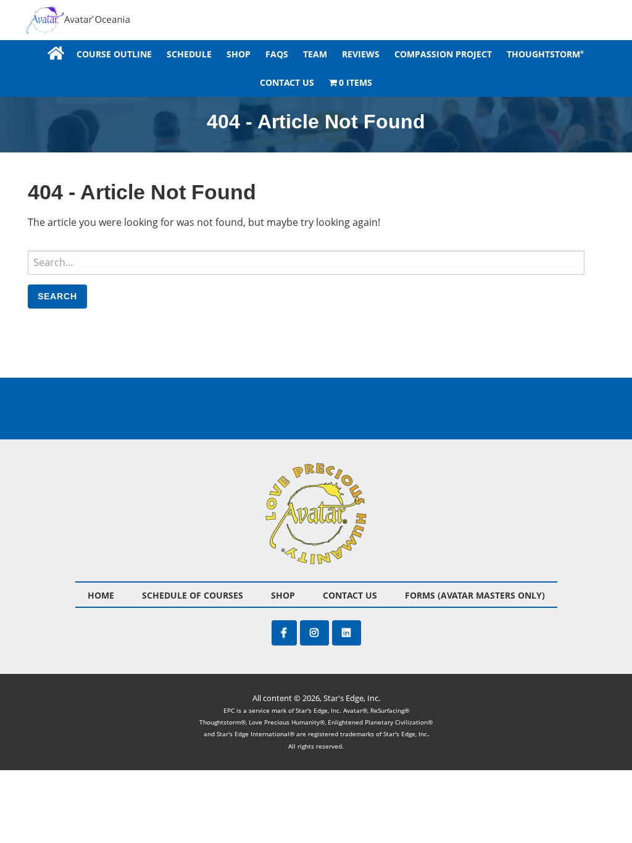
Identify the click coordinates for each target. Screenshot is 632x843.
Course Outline (114, 54)
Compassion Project (443, 54)
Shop (239, 54)
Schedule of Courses (192, 595)
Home (55, 53)
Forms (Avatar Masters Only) (475, 595)
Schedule (189, 54)
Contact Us (287, 82)
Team (315, 54)
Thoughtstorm (545, 54)
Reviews (361, 54)
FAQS (276, 54)
